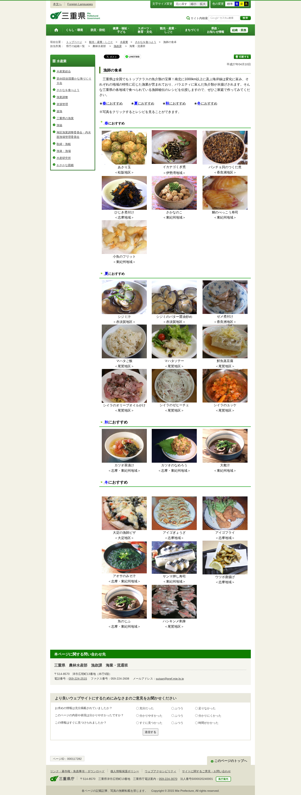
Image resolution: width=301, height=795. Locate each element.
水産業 (124, 42)
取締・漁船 (64, 144)
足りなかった (207, 708)
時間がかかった (208, 722)
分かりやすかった (150, 715)
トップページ (74, 42)
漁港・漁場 (64, 151)
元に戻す (181, 4)
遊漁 (59, 111)
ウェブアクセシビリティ (160, 771)
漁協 (59, 125)
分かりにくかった (209, 715)
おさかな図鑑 (65, 165)
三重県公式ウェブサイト (75, 15)
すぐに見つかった (150, 722)
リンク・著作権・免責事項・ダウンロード (77, 771)
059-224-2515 (78, 678)
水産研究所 (64, 158)
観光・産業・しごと (101, 42)
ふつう (179, 708)
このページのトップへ (230, 760)
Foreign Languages (80, 4)
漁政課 (118, 46)
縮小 (193, 4)
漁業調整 (62, 97)
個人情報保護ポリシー (124, 771)
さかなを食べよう (145, 42)
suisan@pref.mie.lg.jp (170, 678)
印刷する (242, 56)
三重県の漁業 (65, 118)
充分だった (146, 708)
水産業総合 (64, 71)
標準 (230, 4)
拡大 (203, 4)
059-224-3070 (168, 778)
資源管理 (62, 104)
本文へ (57, 4)
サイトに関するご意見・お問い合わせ (206, 771)
